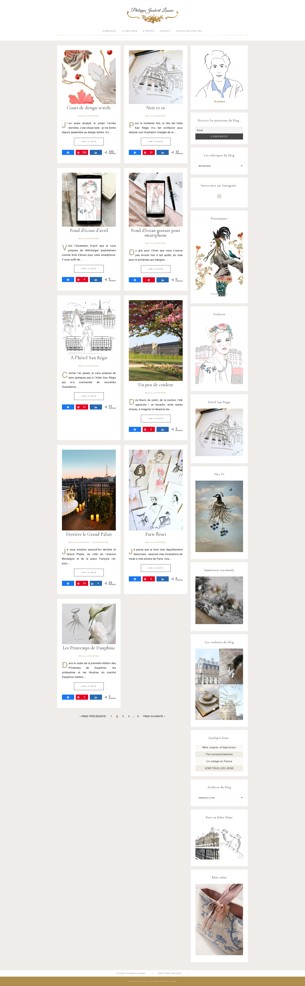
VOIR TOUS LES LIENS (219, 768)
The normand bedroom (219, 754)
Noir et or (155, 108)
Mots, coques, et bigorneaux (219, 747)
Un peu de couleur (155, 385)
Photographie (100, 542)
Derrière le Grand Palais (89, 534)
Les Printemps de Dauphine (89, 648)
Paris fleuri (155, 534)
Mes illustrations (88, 116)
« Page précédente (92, 716)
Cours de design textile (89, 108)
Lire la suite (89, 141)
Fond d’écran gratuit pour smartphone (155, 232)
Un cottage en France (219, 761)
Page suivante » (154, 716)
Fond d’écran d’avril (89, 230)
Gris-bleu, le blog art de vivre (152, 14)
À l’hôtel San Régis (89, 358)
